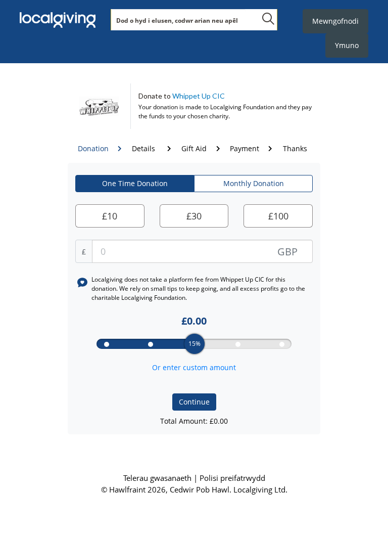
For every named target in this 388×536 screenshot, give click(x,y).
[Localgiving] (57, 20)
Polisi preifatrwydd (232, 478)
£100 (278, 216)
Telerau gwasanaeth (158, 478)
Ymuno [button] (347, 45)
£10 (109, 216)
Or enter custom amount (194, 367)
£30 (194, 216)
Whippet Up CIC (198, 96)
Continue (194, 402)
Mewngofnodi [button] (335, 21)
